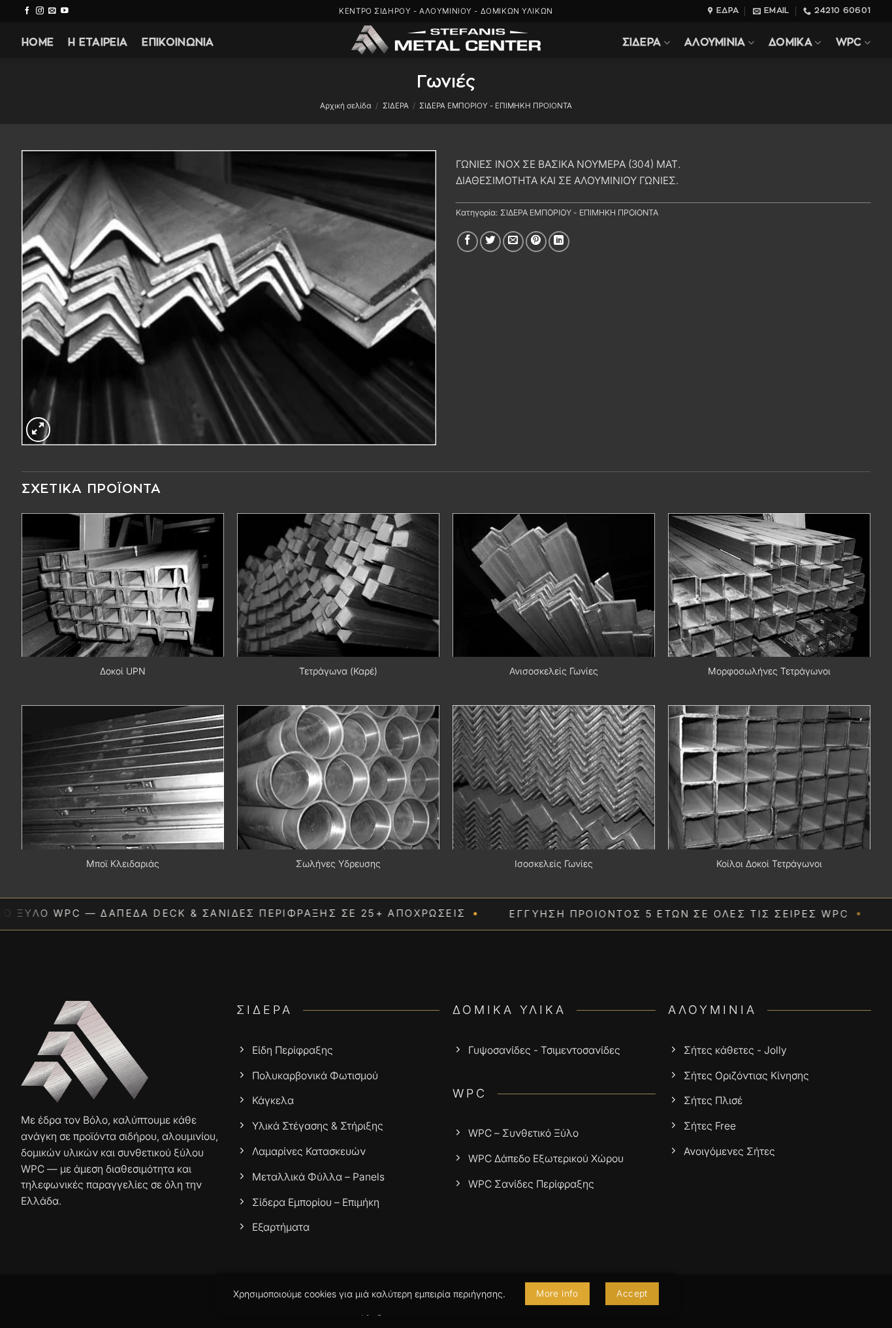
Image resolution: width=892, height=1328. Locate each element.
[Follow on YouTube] (65, 11)
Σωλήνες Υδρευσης (338, 863)
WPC (849, 43)
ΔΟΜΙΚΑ (790, 43)
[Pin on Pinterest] (536, 241)
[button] (38, 429)
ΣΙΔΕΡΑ (641, 43)
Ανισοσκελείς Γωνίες (553, 670)
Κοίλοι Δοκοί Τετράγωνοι (769, 863)
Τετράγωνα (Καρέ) (338, 670)
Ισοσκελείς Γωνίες (554, 863)
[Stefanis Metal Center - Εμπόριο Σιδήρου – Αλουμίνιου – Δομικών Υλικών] (446, 40)
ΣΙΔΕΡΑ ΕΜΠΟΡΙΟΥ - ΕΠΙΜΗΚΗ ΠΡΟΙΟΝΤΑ (495, 105)
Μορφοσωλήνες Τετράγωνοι (769, 670)
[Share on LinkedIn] (559, 241)
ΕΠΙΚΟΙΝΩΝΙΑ (178, 43)
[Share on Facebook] (467, 241)
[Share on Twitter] (490, 241)
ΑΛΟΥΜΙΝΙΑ (715, 43)
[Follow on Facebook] (27, 11)
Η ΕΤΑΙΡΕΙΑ (97, 43)
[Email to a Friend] (513, 241)
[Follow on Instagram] (40, 11)
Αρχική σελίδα (346, 105)
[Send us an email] (52, 11)
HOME (38, 43)
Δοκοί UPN (123, 670)
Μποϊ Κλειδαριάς (122, 863)
